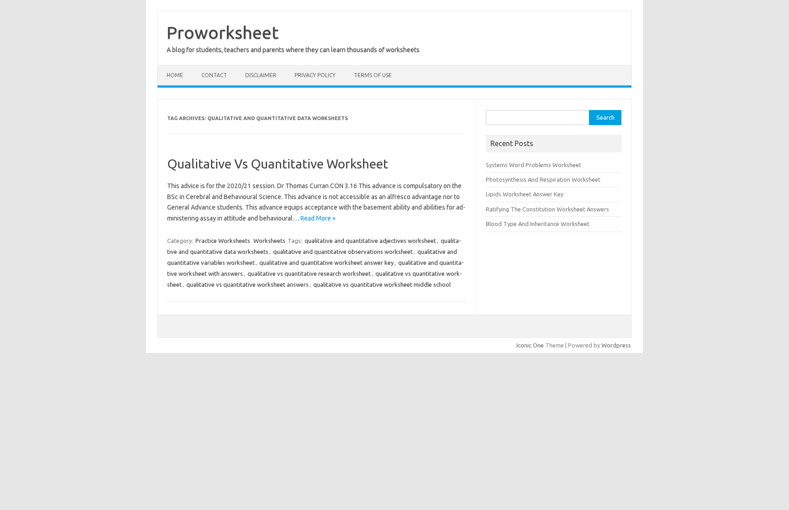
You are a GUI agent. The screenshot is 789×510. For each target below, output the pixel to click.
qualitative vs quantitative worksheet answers (247, 284)
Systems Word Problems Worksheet (533, 165)
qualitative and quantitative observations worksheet (343, 251)
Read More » (318, 218)
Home (175, 75)
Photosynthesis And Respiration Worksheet (543, 179)
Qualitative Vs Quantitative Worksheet (277, 164)
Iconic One (530, 345)
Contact (214, 75)
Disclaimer (260, 75)
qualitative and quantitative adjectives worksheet (370, 240)
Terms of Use (373, 75)
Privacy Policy (315, 75)
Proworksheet (223, 32)
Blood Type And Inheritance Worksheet (537, 224)
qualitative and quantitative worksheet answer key (326, 262)
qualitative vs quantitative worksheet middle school (382, 284)
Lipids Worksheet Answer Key (524, 194)
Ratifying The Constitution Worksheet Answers (547, 209)
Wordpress (616, 345)
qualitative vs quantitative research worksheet (309, 273)
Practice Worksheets (222, 240)
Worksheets (269, 240)
